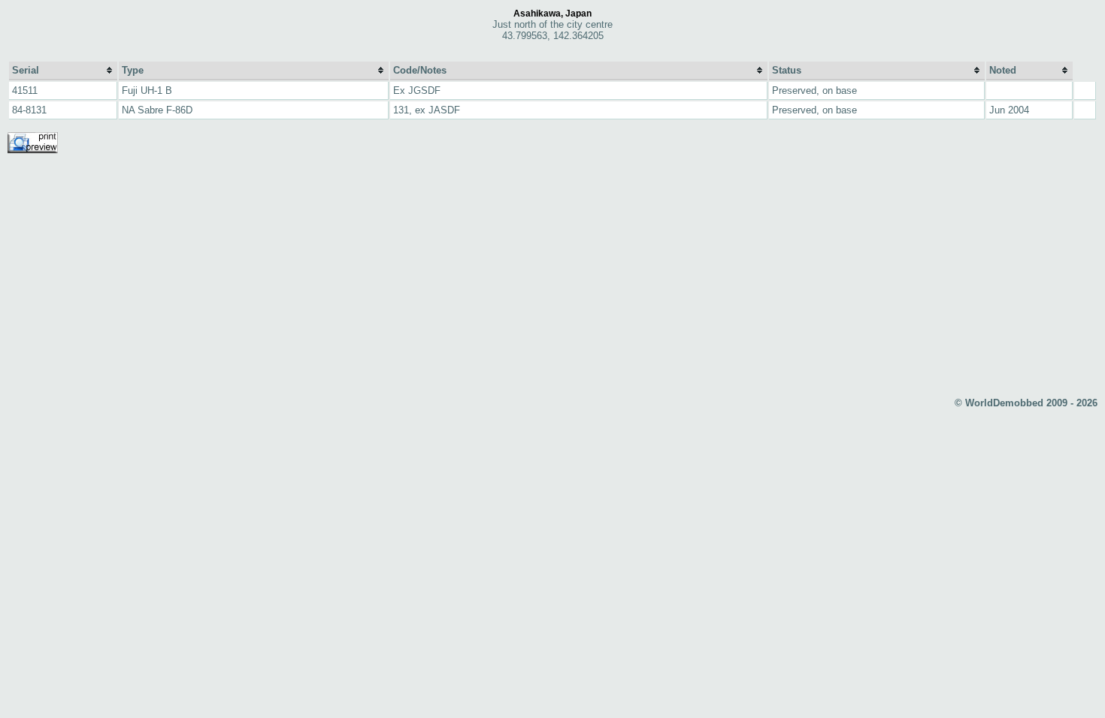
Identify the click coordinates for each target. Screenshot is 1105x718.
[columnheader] (63, 71)
